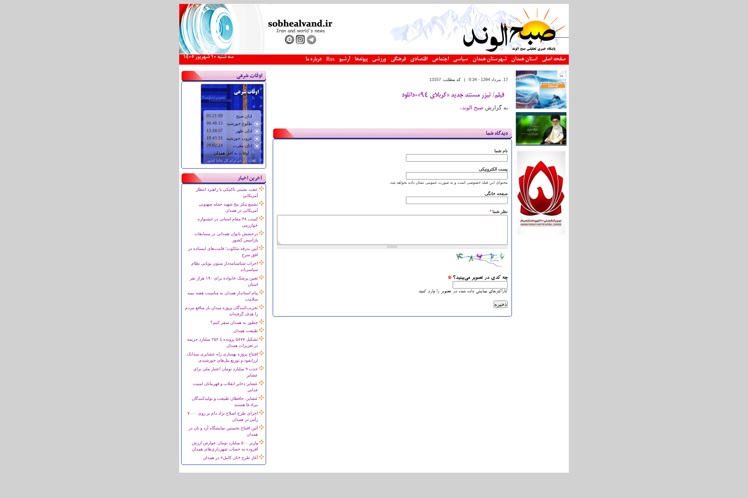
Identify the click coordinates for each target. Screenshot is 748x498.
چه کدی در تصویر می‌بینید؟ (478, 278)
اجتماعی (440, 59)
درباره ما (313, 59)
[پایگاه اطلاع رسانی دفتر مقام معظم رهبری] (541, 144)
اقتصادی (418, 59)
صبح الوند (472, 108)
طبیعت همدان (245, 330)
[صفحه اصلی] (374, 53)
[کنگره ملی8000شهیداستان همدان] (541, 234)
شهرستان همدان (490, 59)
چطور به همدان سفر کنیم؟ (234, 322)
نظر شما (499, 211)
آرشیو (344, 59)
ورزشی (379, 59)
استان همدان (524, 59)
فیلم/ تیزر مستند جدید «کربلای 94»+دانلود (453, 95)
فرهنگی (398, 59)
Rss (330, 60)
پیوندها (361, 59)
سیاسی (460, 59)
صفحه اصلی (554, 59)
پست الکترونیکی (493, 169)
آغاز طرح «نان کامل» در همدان (230, 457)
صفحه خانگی (496, 193)
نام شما (501, 150)
